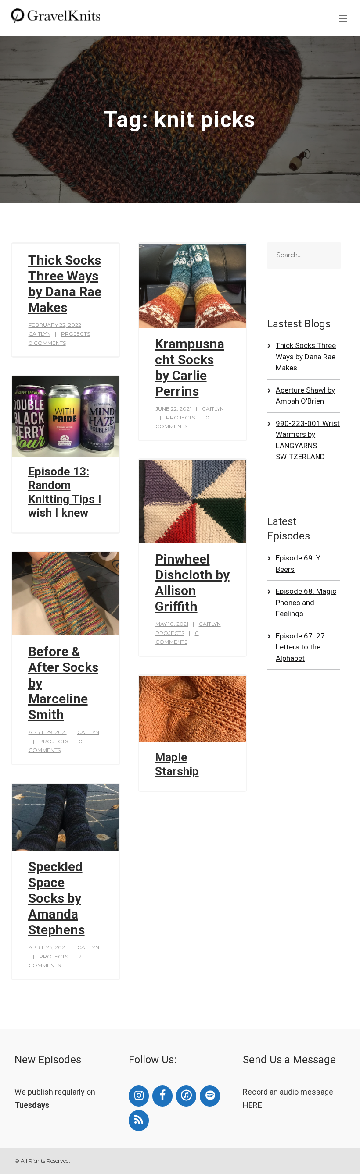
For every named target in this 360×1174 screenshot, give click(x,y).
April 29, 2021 (48, 732)
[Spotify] (210, 1096)
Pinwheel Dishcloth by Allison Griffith (192, 582)
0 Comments (47, 343)
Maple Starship (177, 764)
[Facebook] (162, 1096)
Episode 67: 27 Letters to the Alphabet (300, 647)
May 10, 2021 (171, 624)
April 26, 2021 (48, 947)
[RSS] (139, 1120)
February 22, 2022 (55, 325)
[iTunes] (186, 1096)
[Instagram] (139, 1096)
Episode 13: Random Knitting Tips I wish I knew (64, 492)
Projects (75, 333)
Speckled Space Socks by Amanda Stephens (56, 898)
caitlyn (39, 333)
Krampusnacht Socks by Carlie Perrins (189, 367)
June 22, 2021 (173, 408)
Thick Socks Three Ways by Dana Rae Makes (64, 283)
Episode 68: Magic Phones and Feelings (306, 602)
